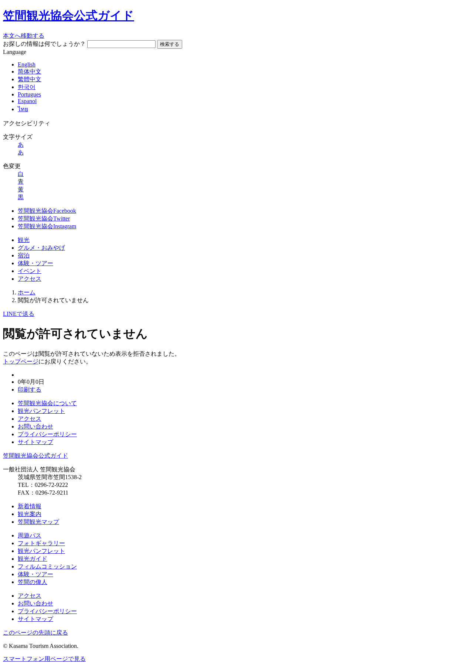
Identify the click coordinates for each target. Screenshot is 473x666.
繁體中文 (29, 79)
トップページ (20, 361)
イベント (29, 271)
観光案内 (29, 514)
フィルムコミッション (47, 566)
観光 (24, 240)
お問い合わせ (35, 426)
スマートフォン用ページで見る (44, 659)
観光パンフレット (41, 411)
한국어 (26, 87)
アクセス (29, 279)
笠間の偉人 (32, 582)
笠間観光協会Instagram (47, 226)
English (26, 64)
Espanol (27, 101)
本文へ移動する (23, 36)
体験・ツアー (35, 263)
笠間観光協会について (47, 403)
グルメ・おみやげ (41, 248)
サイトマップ (35, 442)
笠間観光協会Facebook (47, 211)
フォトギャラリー (41, 543)
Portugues (29, 94)
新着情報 (29, 506)
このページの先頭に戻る (35, 632)
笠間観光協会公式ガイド (68, 15)
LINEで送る (18, 314)
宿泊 (24, 255)
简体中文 (29, 71)
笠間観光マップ (38, 522)
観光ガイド (32, 559)
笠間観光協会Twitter (44, 218)
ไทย (23, 109)
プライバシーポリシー (47, 434)
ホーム (26, 292)
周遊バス (29, 535)
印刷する (29, 389)
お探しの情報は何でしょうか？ (44, 44)
